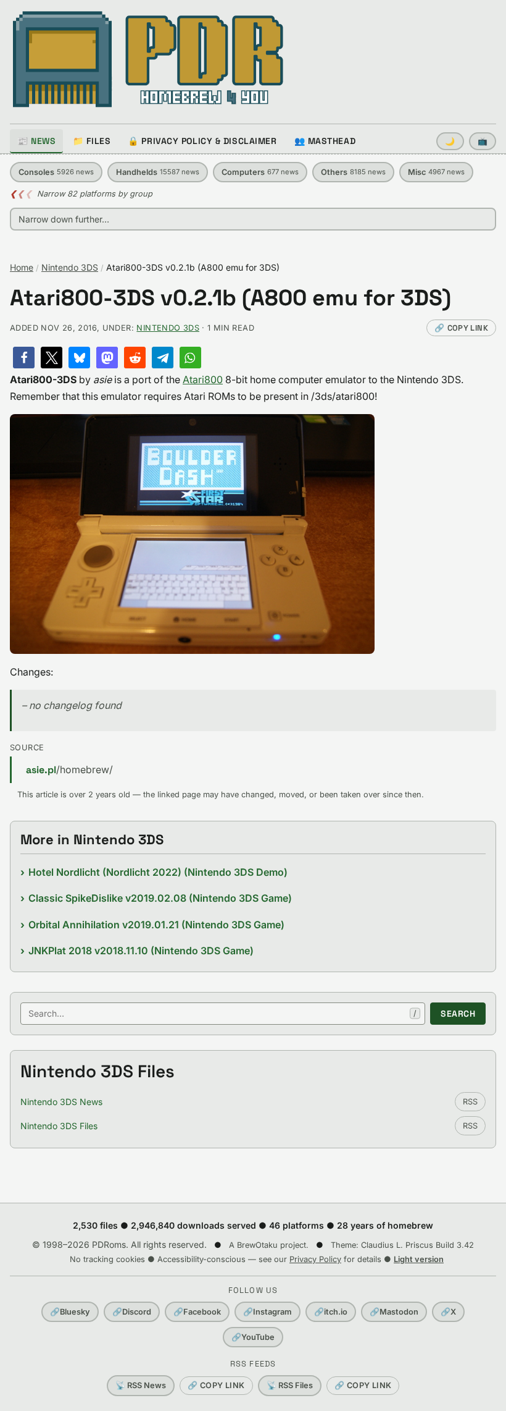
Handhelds (157, 172)
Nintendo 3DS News (61, 1101)
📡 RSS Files (290, 1385)
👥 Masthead (325, 140)
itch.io (330, 1311)
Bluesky (70, 1311)
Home (21, 267)
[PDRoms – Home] (148, 59)
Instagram (267, 1311)
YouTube (253, 1337)
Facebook (197, 1311)
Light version (419, 1259)
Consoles (56, 172)
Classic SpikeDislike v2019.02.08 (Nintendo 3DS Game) (160, 898)
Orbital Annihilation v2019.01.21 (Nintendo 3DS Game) (156, 924)
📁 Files (91, 140)
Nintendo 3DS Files (58, 1126)
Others (353, 172)
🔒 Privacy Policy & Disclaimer (202, 140)
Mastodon (394, 1311)
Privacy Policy (315, 1259)
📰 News (36, 140)
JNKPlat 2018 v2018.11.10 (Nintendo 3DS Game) (141, 950)
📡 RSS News (140, 1385)
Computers (260, 172)
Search (458, 1013)
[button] (24, 357)
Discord (131, 1311)
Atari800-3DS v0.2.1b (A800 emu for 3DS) (230, 298)
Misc (436, 172)
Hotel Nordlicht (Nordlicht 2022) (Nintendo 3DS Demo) (158, 872)
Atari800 (203, 379)
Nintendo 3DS (69, 267)
